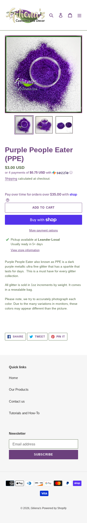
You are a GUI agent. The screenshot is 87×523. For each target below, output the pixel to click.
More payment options (43, 230)
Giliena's (36, 508)
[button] (38, 172)
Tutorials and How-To (24, 413)
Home (13, 378)
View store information (25, 250)
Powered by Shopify (54, 508)
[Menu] (79, 15)
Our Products (19, 389)
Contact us (17, 401)
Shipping (11, 178)
